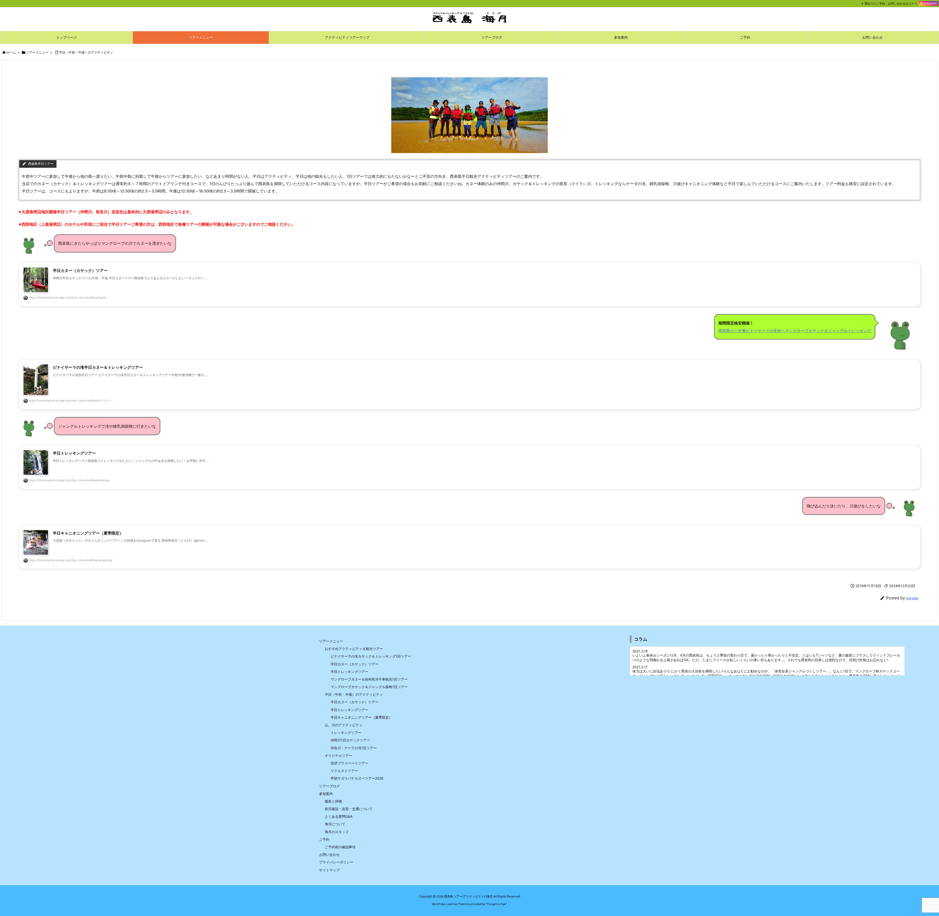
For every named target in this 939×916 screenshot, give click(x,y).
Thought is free (496, 904)
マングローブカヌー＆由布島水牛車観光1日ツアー (369, 679)
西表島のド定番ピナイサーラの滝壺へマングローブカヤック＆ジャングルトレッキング (794, 330)
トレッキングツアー (346, 732)
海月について (335, 824)
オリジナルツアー (338, 755)
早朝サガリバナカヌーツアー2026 (357, 778)
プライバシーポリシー (336, 862)
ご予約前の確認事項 (340, 847)
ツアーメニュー (37, 52)
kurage (912, 598)
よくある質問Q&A (338, 816)
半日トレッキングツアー (349, 672)
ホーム (11, 52)
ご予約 (324, 839)
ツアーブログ (329, 786)
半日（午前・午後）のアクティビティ (86, 52)
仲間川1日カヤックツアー (350, 740)
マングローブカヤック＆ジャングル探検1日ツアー (369, 687)
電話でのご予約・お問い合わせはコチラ (890, 3)
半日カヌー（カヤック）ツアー (355, 664)
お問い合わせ (329, 854)
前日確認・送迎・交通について (349, 809)
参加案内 (326, 794)
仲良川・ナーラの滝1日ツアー (354, 748)
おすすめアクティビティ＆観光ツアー (354, 649)
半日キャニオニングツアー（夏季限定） (361, 717)
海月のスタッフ (337, 832)
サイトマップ (329, 870)
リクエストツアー (344, 771)
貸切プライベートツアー (349, 763)
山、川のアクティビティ (343, 725)
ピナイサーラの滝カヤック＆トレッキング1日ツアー (371, 656)
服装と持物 (333, 801)
